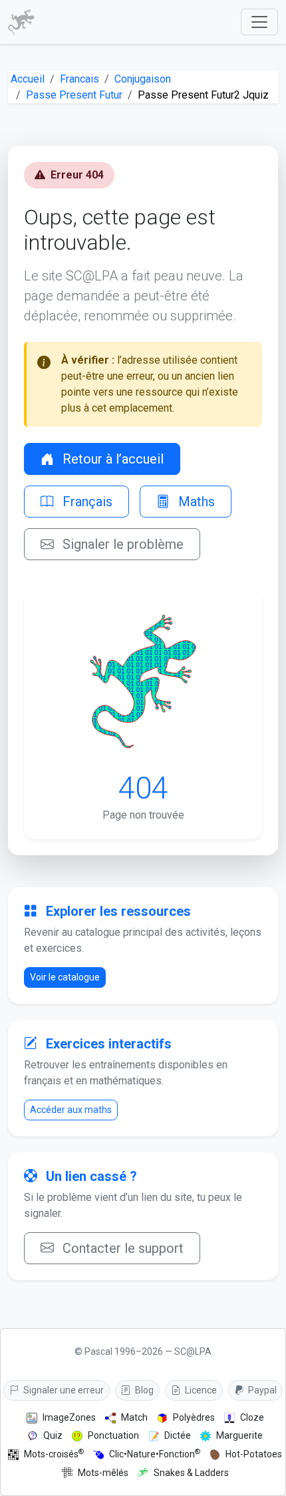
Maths (195, 502)
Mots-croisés (54, 1453)
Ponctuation (113, 1435)
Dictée (177, 1435)
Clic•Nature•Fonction (154, 1453)
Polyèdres (194, 1417)
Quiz (53, 1435)
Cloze (252, 1417)
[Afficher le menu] (259, 22)
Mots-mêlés (103, 1472)
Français (85, 502)
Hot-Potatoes (253, 1454)
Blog (143, 1390)
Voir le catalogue (65, 977)
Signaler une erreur (62, 1390)
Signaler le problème (121, 544)
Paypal (261, 1390)
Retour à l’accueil (111, 459)
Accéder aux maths (71, 1109)
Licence (200, 1390)
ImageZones (69, 1417)
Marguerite (239, 1435)
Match (134, 1417)
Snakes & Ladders (191, 1472)
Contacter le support (121, 1248)
